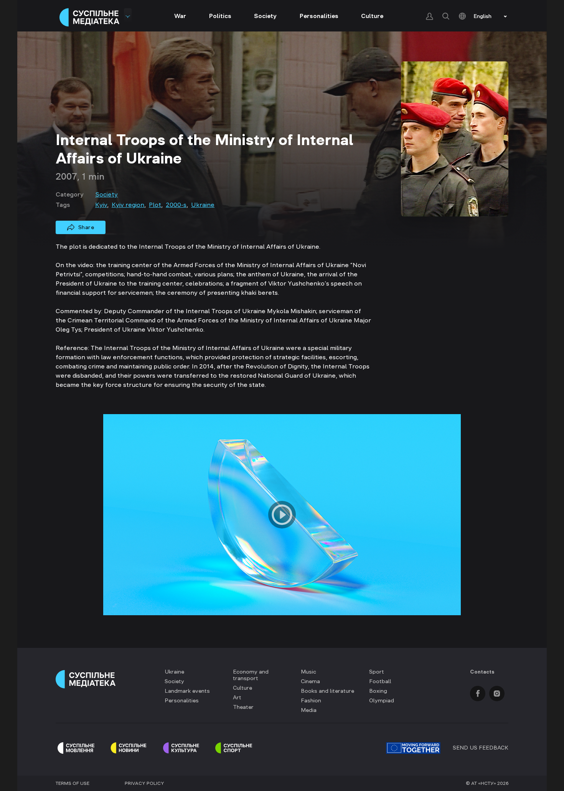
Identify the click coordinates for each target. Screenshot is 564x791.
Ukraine (202, 204)
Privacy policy (144, 783)
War (180, 16)
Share (86, 227)
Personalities (319, 16)
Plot (155, 204)
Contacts (482, 671)
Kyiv (101, 204)
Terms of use (72, 783)
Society (265, 16)
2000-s (176, 204)
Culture (372, 16)
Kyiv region (128, 204)
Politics (220, 16)
